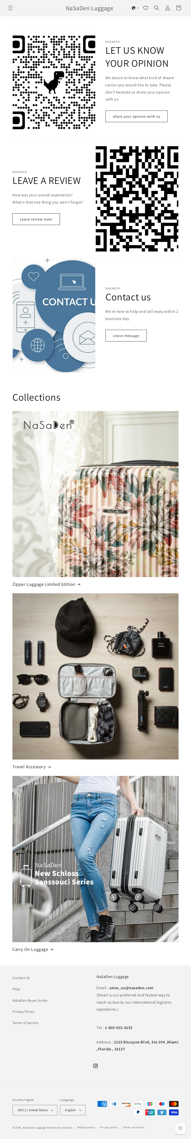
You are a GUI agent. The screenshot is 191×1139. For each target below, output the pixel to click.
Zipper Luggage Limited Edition (43, 584)
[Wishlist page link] (145, 7)
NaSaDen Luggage (35, 1127)
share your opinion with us (136, 116)
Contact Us (21, 978)
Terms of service (133, 1127)
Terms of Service (25, 1023)
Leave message (126, 335)
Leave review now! (36, 219)
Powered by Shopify (60, 1127)
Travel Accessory (29, 766)
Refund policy (86, 1127)
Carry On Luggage (30, 949)
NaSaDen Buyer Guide (29, 1000)
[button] (10, 7)
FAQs (16, 989)
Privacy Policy (23, 1011)
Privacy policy (109, 1127)
